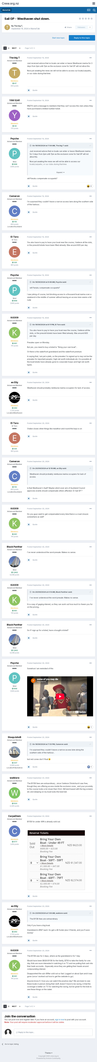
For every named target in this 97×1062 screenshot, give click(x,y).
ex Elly (14, 382)
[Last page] (20, 48)
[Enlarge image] (56, 859)
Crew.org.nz (10, 3)
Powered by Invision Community (48, 1058)
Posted (38, 58)
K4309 (14, 317)
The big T (18, 26)
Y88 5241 (14, 100)
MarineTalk (35, 29)
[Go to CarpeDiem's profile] (14, 831)
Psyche (14, 138)
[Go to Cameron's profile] (14, 211)
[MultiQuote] (28, 90)
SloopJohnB (14, 737)
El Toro (14, 236)
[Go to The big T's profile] (7, 27)
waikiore (14, 777)
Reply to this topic (82, 38)
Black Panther (14, 546)
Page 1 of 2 (29, 48)
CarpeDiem (14, 816)
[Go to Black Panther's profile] (14, 561)
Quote (35, 90)
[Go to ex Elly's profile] (14, 397)
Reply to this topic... (26, 1032)
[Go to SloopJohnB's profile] (14, 752)
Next (14, 48)
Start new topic (58, 38)
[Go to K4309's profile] (14, 332)
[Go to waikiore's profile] (14, 793)
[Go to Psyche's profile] (14, 153)
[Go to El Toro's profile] (14, 252)
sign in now (59, 1019)
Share (69, 27)
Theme (48, 1053)
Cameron (14, 196)
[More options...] (90, 57)
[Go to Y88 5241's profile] (14, 115)
